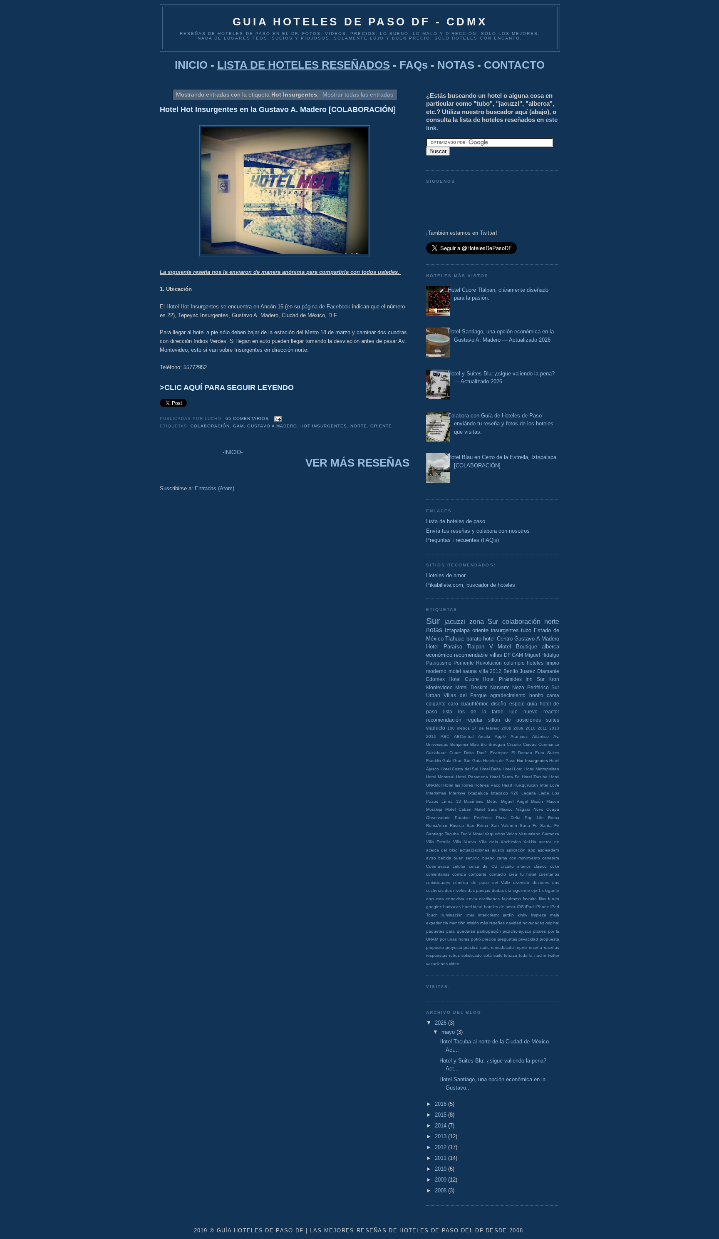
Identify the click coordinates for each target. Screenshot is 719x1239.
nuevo (530, 711)
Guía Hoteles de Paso (494, 760)
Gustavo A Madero (272, 426)
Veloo (511, 834)
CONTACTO (514, 65)
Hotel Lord (513, 769)
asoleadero (548, 850)
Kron (553, 679)
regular (474, 720)
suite (498, 955)
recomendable (471, 655)
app (532, 850)
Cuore (455, 752)
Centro (505, 639)
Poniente (464, 662)
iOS (520, 906)
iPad (529, 906)
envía (471, 898)
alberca (550, 646)
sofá (487, 955)
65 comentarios (247, 418)
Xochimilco (511, 841)
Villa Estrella (438, 841)
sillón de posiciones (514, 720)
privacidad (528, 939)
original (552, 923)
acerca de (549, 841)
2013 (554, 728)
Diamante (548, 671)
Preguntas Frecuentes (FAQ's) (462, 540)
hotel (489, 639)
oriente (381, 426)
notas (434, 629)
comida (459, 874)
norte (358, 426)
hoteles (535, 662)
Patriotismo (438, 662)
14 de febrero (486, 728)
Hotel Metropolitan (542, 769)
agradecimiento (508, 695)
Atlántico (540, 736)
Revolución (489, 662)
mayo (448, 1032)
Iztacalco (499, 793)
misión (473, 923)
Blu (484, 744)
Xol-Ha (529, 841)
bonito (536, 695)
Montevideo (439, 687)
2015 (441, 1115)
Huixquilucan (525, 785)
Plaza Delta (508, 817)
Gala (446, 760)
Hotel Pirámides (502, 679)
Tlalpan (475, 646)
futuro (553, 898)
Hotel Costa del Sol (460, 769)
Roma (553, 817)
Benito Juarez (519, 671)
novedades (533, 923)
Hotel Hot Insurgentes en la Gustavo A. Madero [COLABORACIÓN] (278, 109)
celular (459, 866)
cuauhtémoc (474, 703)
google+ (434, 906)
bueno (488, 858)
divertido (521, 882)
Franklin (433, 760)
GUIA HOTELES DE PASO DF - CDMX (360, 21)
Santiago (435, 834)
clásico (540, 866)
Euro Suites (547, 752)
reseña (535, 947)
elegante (550, 890)
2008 (506, 728)
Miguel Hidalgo (542, 655)
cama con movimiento (518, 858)
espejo (517, 703)
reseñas (551, 947)
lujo (513, 711)
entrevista (455, 898)
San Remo (477, 825)
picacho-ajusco (517, 931)
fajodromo (511, 898)
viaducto (435, 727)
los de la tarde (481, 711)
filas (542, 898)
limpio (552, 662)
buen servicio (467, 858)
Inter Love (549, 785)
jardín (508, 915)
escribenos (489, 898)
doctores (541, 882)
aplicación (516, 850)
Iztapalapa (457, 630)
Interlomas (436, 793)
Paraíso (462, 817)
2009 (518, 728)
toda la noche (532, 955)
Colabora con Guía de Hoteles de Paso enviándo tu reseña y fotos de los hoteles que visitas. (500, 423)
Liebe (543, 793)
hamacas (452, 906)
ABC (445, 736)
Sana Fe (529, 825)
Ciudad (530, 744)
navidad (513, 923)
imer (470, 915)
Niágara (523, 809)
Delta (469, 752)
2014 (431, 736)
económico (439, 655)
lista (447, 711)
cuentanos (549, 874)
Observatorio (438, 817)
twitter (553, 955)
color (554, 866)
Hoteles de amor (446, 575)
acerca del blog (442, 850)
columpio (514, 662)
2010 (531, 728)
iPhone (542, 906)
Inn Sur (535, 679)
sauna (470, 671)
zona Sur (483, 621)
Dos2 (482, 752)
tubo (526, 630)
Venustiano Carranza (539, 834)
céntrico (460, 882)
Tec (464, 834)
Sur (433, 621)
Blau (474, 744)
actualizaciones (474, 850)
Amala (484, 736)
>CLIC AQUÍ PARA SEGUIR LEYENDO (227, 387)
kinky (522, 915)
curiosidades (438, 882)
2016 (441, 1104)
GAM (238, 426)
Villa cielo (488, 841)
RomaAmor (436, 825)
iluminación (452, 915)
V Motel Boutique (513, 646)
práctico (471, 947)
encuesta (435, 898)
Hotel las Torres (458, 785)
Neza (518, 687)
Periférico (483, 817)
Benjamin (459, 744)
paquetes (435, 931)
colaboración (210, 426)
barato (473, 639)
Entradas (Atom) (214, 488)
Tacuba (452, 834)
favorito (530, 898)
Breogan (496, 744)
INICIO (191, 65)
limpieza (538, 915)
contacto (497, 874)
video (454, 963)
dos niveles (455, 890)
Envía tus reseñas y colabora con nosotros (478, 531)
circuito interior (515, 866)
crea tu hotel (522, 874)
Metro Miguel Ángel (507, 801)
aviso (431, 858)
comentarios (437, 874)
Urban (433, 695)
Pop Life (534, 817)
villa (483, 671)
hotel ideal (472, 906)
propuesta (549, 939)
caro (453, 703)
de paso (480, 882)
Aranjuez (519, 736)
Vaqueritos (495, 834)
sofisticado (471, 955)
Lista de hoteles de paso (455, 521)
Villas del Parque (465, 695)
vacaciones (437, 963)
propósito (435, 947)
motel (455, 671)
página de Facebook (326, 306)
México (506, 809)
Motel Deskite (471, 687)
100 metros (458, 728)
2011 (542, 728)
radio (485, 947)
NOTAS (455, 65)
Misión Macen (545, 801)
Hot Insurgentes (323, 426)
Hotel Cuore (464, 679)
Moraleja (434, 809)
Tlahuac (454, 639)
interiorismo (489, 915)
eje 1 (536, 890)
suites (552, 720)
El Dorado (521, 752)
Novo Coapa (546, 809)
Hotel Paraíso (444, 646)
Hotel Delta (490, 769)
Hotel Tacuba (535, 777)
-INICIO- (233, 452)
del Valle (501, 882)
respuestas (436, 955)
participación (489, 931)
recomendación (443, 720)
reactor (551, 711)
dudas (498, 890)
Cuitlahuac (436, 752)
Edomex (435, 679)
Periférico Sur (543, 687)
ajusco (498, 850)
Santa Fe (549, 825)
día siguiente (517, 890)
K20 (514, 793)
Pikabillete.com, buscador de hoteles (470, 585)
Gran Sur (462, 760)
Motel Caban (458, 809)
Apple (500, 736)
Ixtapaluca (478, 793)
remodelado (502, 947)
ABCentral (464, 736)
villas (496, 655)
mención (457, 923)
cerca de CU (483, 866)
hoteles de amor (500, 906)
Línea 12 (451, 801)
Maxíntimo (473, 801)
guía (532, 703)
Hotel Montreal (440, 777)
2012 (495, 671)
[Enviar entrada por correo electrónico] (276, 418)
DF (507, 655)
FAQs (413, 65)
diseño (498, 703)
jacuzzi (454, 621)
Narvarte (500, 687)
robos (454, 955)
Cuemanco (548, 744)
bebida (444, 858)
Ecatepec (499, 752)
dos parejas (479, 890)
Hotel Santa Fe (505, 777)
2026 (441, 1023)
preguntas (507, 939)
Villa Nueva (464, 841)
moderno (436, 671)
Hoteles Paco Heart (493, 785)
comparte (477, 874)
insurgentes (505, 630)
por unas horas (454, 939)
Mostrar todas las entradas (357, 94)
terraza (510, 955)
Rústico (457, 825)
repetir (522, 947)
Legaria (528, 793)
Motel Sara (485, 809)
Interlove (457, 793)
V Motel (476, 834)
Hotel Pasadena (472, 777)
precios (489, 939)
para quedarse (460, 931)
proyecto (454, 947)
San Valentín (504, 825)
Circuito (514, 744)
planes (539, 931)
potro (476, 939)
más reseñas (492, 923)
